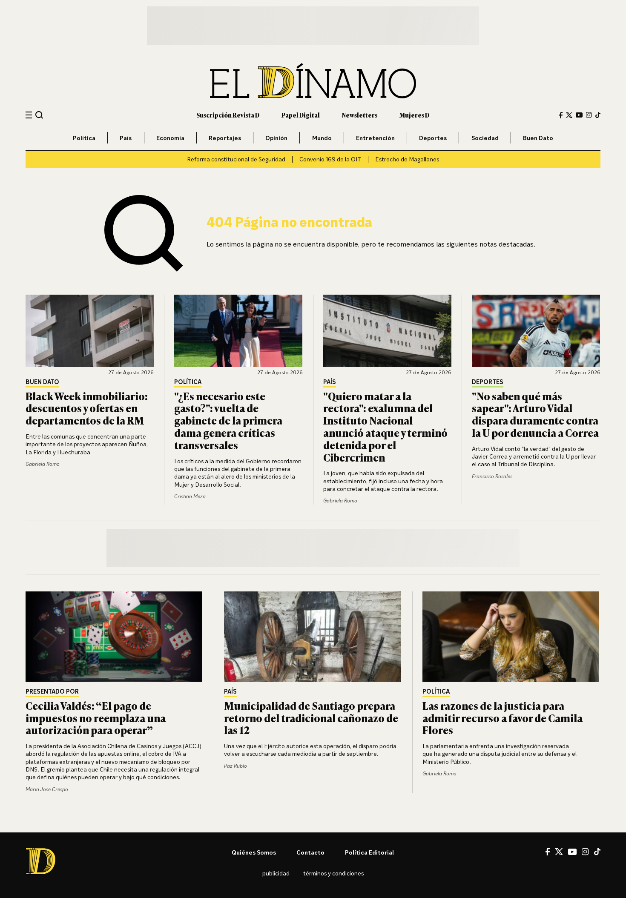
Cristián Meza (190, 496)
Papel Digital (300, 114)
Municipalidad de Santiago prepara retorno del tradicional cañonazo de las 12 (311, 717)
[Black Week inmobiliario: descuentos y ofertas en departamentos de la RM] (90, 331)
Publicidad (276, 873)
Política (84, 137)
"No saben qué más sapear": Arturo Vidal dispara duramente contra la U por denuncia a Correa (535, 414)
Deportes (433, 137)
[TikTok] (597, 115)
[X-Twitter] (569, 115)
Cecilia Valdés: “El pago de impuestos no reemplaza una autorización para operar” (96, 717)
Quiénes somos (254, 852)
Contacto (310, 852)
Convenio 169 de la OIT (330, 159)
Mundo (322, 137)
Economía (170, 137)
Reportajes (225, 137)
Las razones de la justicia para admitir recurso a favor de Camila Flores (502, 717)
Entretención (375, 137)
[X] (559, 851)
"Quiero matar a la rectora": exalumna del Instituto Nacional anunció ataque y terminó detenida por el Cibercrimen (385, 426)
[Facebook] (561, 115)
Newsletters (359, 114)
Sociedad (485, 137)
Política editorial (369, 852)
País (126, 137)
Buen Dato (538, 137)
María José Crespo (47, 789)
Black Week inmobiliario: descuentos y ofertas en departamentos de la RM (87, 408)
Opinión (276, 137)
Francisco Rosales (492, 476)
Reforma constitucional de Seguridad (236, 159)
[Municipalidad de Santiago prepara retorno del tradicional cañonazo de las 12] (313, 636)
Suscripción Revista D (227, 114)
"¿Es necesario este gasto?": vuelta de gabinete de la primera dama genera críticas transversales (228, 420)
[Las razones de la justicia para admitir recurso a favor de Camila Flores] (511, 636)
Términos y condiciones (333, 873)
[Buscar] (39, 114)
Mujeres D (414, 114)
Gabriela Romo (43, 464)
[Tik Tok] (597, 851)
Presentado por (52, 692)
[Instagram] (589, 115)
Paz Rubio (235, 766)
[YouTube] (579, 115)
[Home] (313, 80)
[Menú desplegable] (29, 115)
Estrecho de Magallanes (407, 159)
